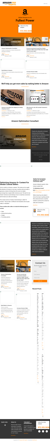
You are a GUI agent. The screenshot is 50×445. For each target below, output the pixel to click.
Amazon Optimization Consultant (9, 48)
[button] (5, 425)
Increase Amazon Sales (32, 71)
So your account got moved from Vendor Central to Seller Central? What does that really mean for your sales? (37, 50)
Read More (3, 53)
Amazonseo (7, 54)
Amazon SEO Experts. (23, 440)
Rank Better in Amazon (7, 70)
